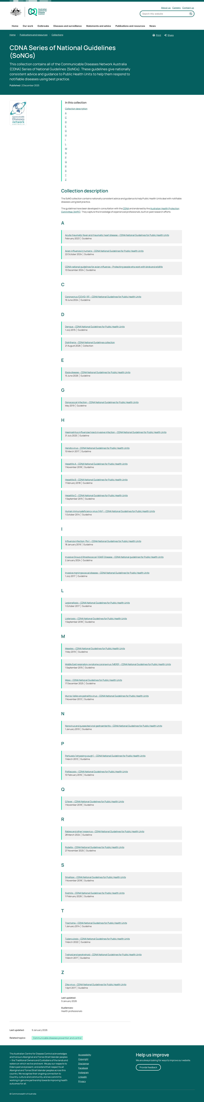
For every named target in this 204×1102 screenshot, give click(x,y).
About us (166, 7)
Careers (176, 7)
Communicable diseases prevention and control (57, 1037)
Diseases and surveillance (67, 26)
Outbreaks (43, 26)
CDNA (126, 208)
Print (158, 35)
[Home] (28, 12)
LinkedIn (82, 1076)
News (152, 26)
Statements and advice (98, 26)
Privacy (82, 1081)
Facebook (83, 1068)
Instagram (83, 1072)
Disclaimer (83, 1063)
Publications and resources (130, 26)
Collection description (76, 108)
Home (15, 26)
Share (171, 35)
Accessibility (84, 1054)
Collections (57, 34)
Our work (28, 26)
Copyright (83, 1059)
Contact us (188, 7)
